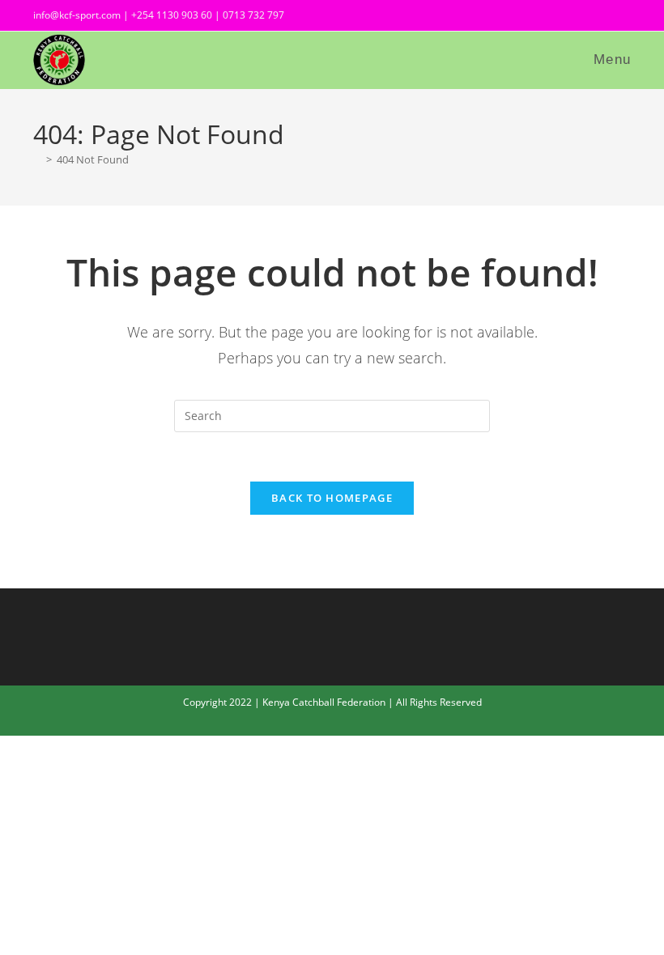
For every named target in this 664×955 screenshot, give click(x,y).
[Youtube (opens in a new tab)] (622, 17)
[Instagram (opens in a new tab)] (598, 17)
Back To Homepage (332, 497)
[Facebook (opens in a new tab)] (569, 17)
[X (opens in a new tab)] (540, 17)
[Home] (37, 159)
